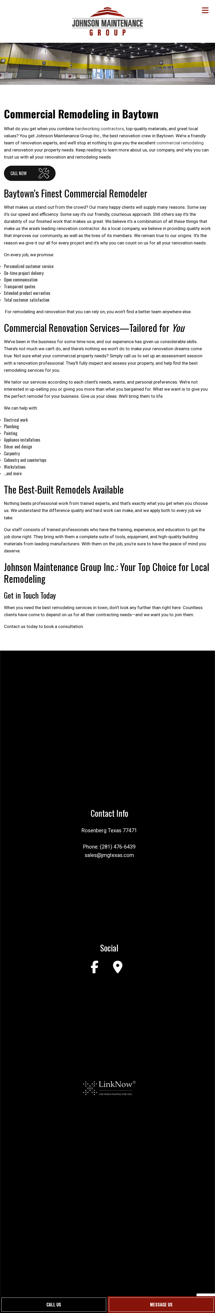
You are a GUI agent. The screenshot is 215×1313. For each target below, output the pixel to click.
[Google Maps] (117, 967)
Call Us (53, 1304)
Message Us (161, 1304)
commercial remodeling (180, 142)
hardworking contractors (99, 128)
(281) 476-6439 (118, 847)
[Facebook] (95, 967)
